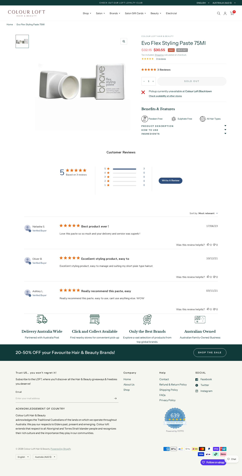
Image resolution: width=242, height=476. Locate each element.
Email (19, 392)
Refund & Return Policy (173, 384)
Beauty (155, 13)
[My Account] (225, 13)
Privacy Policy (167, 400)
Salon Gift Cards (134, 13)
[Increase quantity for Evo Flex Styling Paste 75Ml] (153, 81)
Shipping (159, 55)
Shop (86, 13)
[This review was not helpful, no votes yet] (214, 245)
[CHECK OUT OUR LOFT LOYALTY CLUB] (121, 3)
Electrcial (171, 13)
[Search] (218, 13)
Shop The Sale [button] (210, 352)
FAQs (162, 395)
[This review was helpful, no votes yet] (208, 245)
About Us (128, 384)
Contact (164, 379)
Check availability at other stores (165, 96)
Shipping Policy (168, 389)
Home (10, 24)
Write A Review (170, 180)
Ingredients (150, 134)
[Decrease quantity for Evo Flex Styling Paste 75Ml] (144, 81)
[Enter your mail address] (115, 398)
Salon (99, 13)
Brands (114, 13)
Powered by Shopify (61, 448)
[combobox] (204, 213)
